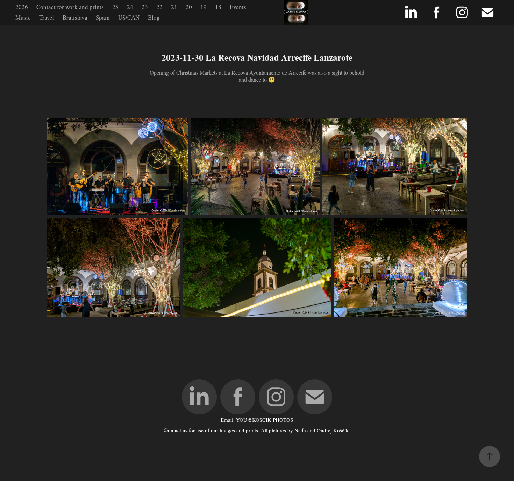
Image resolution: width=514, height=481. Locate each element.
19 (203, 7)
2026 (21, 7)
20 (189, 7)
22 (159, 7)
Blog (154, 17)
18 (218, 7)
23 (145, 7)
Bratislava (75, 17)
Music (23, 17)
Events (238, 7)
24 (130, 7)
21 (174, 7)
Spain (103, 17)
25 (115, 7)
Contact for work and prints (70, 7)
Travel (46, 17)
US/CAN (129, 17)
